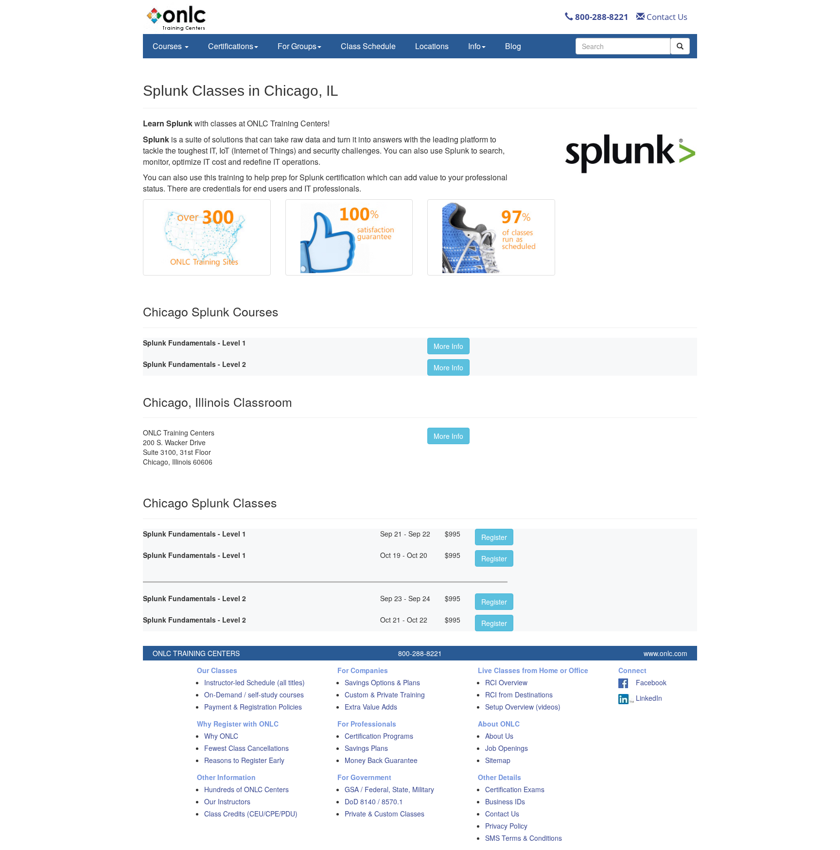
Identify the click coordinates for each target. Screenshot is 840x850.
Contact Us (666, 16)
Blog (513, 46)
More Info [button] (448, 346)
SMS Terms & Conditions (523, 838)
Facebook (647, 682)
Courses (168, 46)
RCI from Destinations (519, 694)
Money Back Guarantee (381, 760)
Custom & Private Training (385, 694)
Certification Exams (514, 789)
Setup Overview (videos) (522, 706)
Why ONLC (221, 736)
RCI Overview (506, 682)
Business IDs (505, 801)
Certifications (230, 46)
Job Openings (506, 748)
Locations (432, 46)
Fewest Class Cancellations (246, 748)
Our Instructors (227, 801)
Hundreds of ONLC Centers (246, 789)
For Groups (297, 46)
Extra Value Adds (371, 706)
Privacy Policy (506, 826)
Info (474, 46)
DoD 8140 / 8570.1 (374, 801)
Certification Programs (379, 736)
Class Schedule (368, 46)
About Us (499, 736)
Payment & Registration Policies (253, 706)
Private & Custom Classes (384, 813)
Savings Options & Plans (382, 682)
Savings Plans (366, 748)
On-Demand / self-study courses (254, 694)
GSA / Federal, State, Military (389, 789)
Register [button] (494, 537)
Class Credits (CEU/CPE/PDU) (251, 813)
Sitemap (497, 760)
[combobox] (623, 46)
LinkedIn (648, 698)
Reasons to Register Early (244, 760)
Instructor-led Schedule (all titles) (254, 682)
